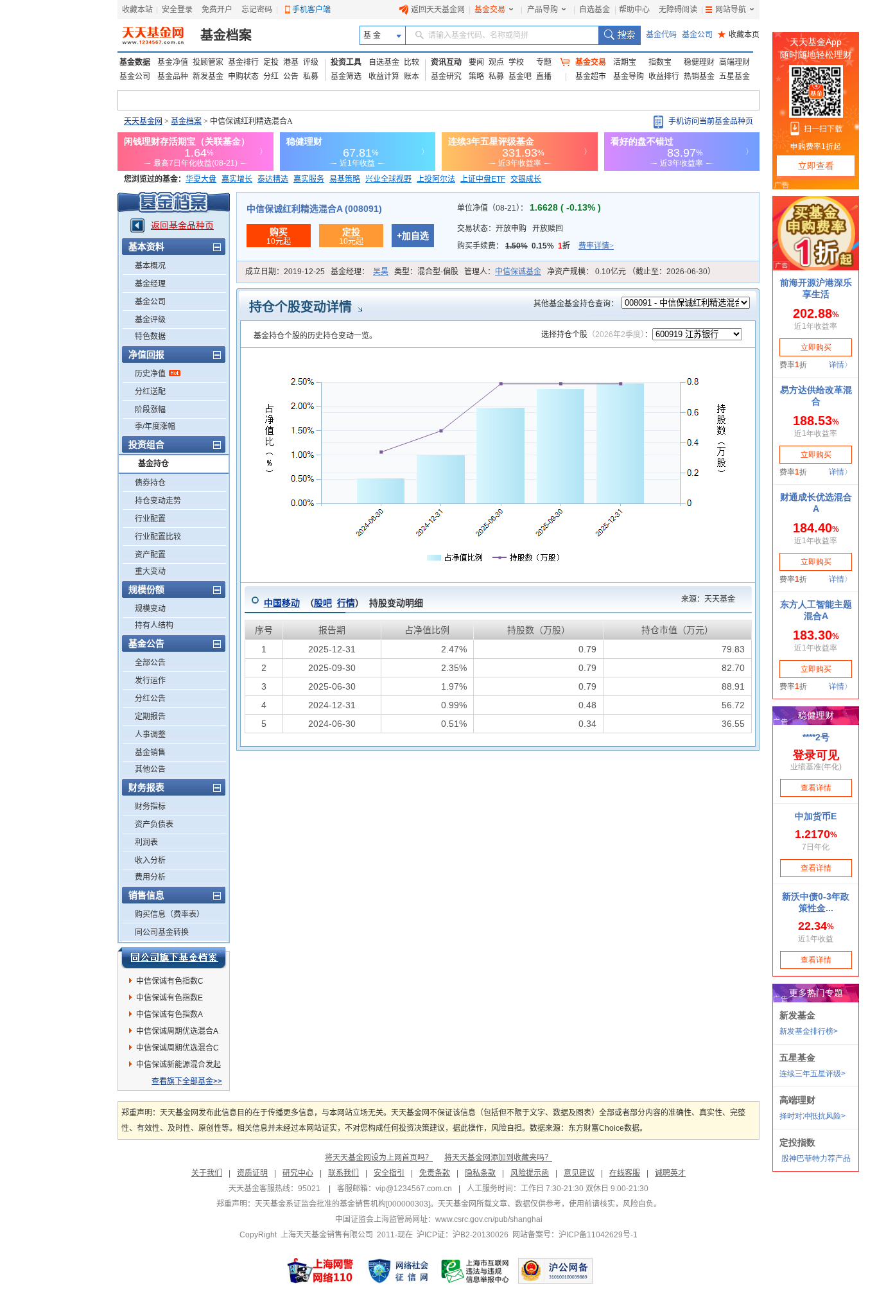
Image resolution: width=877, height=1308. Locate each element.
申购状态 (243, 76)
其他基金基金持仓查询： (576, 303)
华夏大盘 (201, 179)
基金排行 (243, 62)
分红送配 (150, 391)
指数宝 (660, 62)
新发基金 (208, 76)
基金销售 (150, 752)
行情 (346, 603)
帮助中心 (634, 9)
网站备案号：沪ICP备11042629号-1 (575, 1234)
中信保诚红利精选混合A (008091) (314, 209)
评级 (310, 62)
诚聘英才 (670, 1173)
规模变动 (150, 608)
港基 (291, 62)
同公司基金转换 (162, 932)
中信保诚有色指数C (170, 981)
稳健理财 (699, 62)
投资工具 (346, 62)
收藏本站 (137, 9)
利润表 (146, 842)
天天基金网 (143, 121)
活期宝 (624, 62)
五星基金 (734, 76)
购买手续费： (535, 245)
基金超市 (590, 76)
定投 (271, 62)
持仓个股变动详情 (300, 307)
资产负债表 (154, 824)
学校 (516, 62)
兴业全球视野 (388, 179)
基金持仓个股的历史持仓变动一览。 (315, 335)
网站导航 (730, 9)
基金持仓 (153, 463)
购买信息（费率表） (169, 914)
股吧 (323, 603)
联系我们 (343, 1173)
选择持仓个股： (596, 334)
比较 (411, 62)
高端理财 (734, 62)
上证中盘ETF (482, 179)
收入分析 (150, 860)
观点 (496, 62)
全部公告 (150, 662)
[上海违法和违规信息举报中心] (475, 1271)
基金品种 (172, 76)
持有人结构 (154, 625)
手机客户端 (311, 9)
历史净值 (150, 373)
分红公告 (150, 698)
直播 (543, 76)
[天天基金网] (154, 35)
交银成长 (525, 179)
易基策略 (344, 179)
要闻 (476, 62)
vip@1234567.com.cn (414, 1188)
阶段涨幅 (150, 409)
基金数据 (134, 62)
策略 (476, 76)
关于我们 (206, 1173)
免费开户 (217, 9)
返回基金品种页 (182, 225)
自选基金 (594, 9)
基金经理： (359, 271)
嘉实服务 (308, 179)
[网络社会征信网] (398, 1271)
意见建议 (579, 1173)
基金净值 (172, 62)
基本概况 (150, 265)
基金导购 (628, 76)
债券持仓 (150, 482)
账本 (411, 76)
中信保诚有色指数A (169, 1014)
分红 (271, 76)
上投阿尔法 (436, 179)
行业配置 (150, 518)
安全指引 (389, 1173)
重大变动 (150, 571)
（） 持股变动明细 (343, 603)
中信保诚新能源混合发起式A (178, 1066)
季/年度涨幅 (155, 426)
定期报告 (150, 716)
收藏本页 (739, 34)
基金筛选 (346, 76)
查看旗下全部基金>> (187, 1081)
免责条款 (434, 1173)
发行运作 (150, 680)
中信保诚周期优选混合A (177, 1031)
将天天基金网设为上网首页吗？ (379, 1157)
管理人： (502, 271)
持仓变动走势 (158, 500)
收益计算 (384, 76)
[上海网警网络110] (320, 1271)
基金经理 (150, 283)
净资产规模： (631, 271)
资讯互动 (446, 62)
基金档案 (226, 35)
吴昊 (380, 271)
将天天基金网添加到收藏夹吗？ (498, 1157)
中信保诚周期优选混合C (177, 1047)
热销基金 (699, 76)
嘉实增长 (236, 179)
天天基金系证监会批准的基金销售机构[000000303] (342, 1203)
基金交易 (489, 9)
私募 (310, 76)
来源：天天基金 (700, 599)
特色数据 (150, 336)
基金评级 (150, 319)
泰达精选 (272, 179)
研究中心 (297, 1173)
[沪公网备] (555, 1271)
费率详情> (596, 245)
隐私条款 (480, 1173)
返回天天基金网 (438, 9)
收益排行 (663, 76)
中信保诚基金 (518, 271)
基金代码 (661, 34)
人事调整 (150, 734)
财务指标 (150, 806)
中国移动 (282, 603)
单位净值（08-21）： (529, 208)
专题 (543, 62)
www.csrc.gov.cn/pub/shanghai (489, 1219)
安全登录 (177, 9)
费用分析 (150, 877)
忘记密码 (256, 9)
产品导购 (542, 9)
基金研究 (446, 76)
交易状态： (510, 228)
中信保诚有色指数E (169, 997)
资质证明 (252, 1173)
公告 (291, 76)
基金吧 (520, 76)
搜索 (619, 35)
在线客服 (624, 1173)
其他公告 (150, 769)
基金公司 (697, 34)
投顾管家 (208, 62)
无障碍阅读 (678, 9)
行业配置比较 (158, 536)
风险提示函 (529, 1173)
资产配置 (150, 554)
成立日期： (285, 271)
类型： (426, 271)
